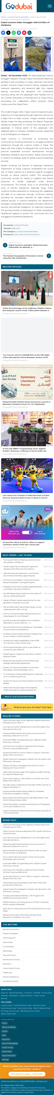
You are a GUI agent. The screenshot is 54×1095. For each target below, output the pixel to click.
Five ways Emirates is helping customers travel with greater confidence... (22, 561)
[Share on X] (8, 33)
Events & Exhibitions (11, 977)
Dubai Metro (13, 996)
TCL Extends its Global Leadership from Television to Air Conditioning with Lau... (23, 675)
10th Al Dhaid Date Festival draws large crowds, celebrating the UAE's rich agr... (22, 608)
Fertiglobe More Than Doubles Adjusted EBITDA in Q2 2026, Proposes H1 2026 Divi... (22, 588)
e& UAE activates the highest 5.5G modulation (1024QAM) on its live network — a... (21, 621)
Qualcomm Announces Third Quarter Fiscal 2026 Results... (23, 682)
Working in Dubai (39, 1005)
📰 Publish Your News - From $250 (27, 1074)
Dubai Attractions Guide (22, 1005)
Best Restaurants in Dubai (30, 1011)
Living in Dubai (6, 1005)
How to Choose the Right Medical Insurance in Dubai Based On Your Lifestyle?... (22, 615)
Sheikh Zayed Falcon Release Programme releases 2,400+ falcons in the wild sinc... (20, 568)
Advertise (4, 996)
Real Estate (7, 951)
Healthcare (7, 973)
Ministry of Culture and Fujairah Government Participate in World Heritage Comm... (21, 668)
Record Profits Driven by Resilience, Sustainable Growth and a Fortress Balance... (22, 628)
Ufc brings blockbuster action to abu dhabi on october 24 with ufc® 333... (21, 648)
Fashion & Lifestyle (10, 934)
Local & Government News (18, 17)
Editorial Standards (16, 993)
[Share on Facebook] (3, 33)
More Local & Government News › (35, 269)
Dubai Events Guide (24, 1008)
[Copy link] (29, 33)
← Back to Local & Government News (18, 697)
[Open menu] (49, 6)
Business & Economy (11, 960)
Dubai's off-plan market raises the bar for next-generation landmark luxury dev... (22, 601)
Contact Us (28, 993)
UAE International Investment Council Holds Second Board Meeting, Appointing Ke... (20, 574)
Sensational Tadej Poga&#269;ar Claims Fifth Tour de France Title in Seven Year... (21, 642)
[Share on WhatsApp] (14, 33)
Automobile (8, 942)
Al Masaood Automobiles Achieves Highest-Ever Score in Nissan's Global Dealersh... (22, 635)
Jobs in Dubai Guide (8, 1014)
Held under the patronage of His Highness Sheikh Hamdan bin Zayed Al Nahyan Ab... (20, 689)
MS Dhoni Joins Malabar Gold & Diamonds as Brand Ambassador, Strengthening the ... (21, 581)
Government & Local (11, 968)
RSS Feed (37, 993)
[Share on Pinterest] (24, 33)
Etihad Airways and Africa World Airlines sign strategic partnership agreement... (21, 662)
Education (7, 964)
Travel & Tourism (9, 955)
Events (4, 1031)
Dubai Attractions (26, 996)
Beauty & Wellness (8, 1027)
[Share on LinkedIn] (19, 33)
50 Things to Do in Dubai (10, 1011)
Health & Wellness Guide (41, 1008)
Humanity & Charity (10, 981)
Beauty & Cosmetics (11, 929)
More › (48, 716)
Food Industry (8, 947)
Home (3, 17)
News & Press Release (9, 1043)
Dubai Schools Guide (8, 1008)
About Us (4, 993)
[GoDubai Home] (19, 6)
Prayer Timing (39, 996)
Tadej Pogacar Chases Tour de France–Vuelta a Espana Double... (22, 655)
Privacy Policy (47, 993)
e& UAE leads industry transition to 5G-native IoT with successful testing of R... (22, 594)
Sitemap (4, 998)
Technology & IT (9, 938)
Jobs (4, 1035)
